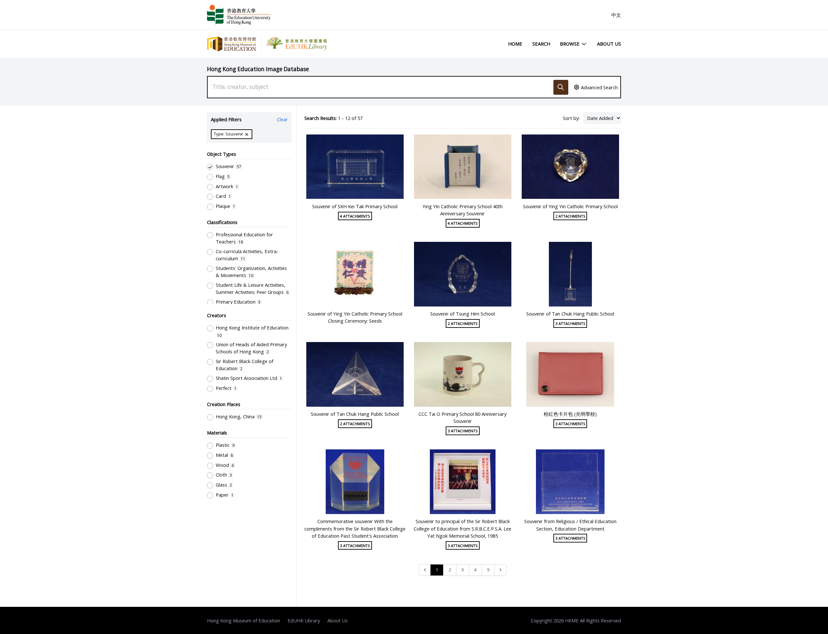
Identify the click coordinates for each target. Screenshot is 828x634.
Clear (282, 119)
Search (541, 43)
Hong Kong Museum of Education (243, 620)
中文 (616, 15)
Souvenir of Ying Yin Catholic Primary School (570, 206)
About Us (609, 43)
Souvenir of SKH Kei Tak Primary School (355, 206)
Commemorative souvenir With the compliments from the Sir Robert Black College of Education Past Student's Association (355, 528)
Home (515, 43)
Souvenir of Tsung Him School (462, 313)
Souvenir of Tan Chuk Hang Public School (570, 313)
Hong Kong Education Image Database (258, 69)
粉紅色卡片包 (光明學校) (570, 414)
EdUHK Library (304, 620)
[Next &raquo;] (501, 570)
